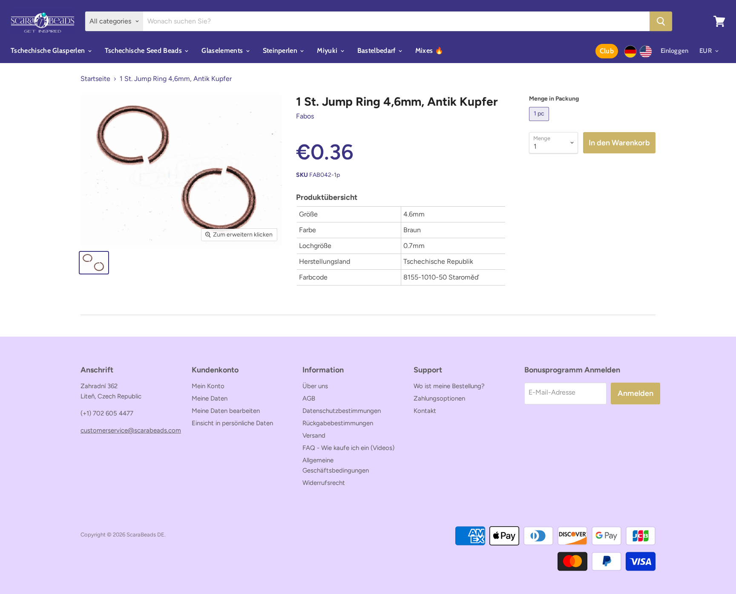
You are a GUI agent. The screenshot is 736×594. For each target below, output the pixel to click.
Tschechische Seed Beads (144, 50)
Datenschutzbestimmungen (341, 411)
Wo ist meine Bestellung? (449, 386)
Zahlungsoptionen (439, 398)
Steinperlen (281, 50)
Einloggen (675, 51)
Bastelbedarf (377, 50)
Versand (313, 435)
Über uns (315, 386)
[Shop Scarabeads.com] (646, 51)
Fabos (305, 116)
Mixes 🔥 (429, 50)
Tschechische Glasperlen (49, 50)
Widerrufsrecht (323, 483)
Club (607, 51)
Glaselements (222, 50)
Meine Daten (209, 398)
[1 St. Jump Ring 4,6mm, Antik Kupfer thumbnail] (94, 263)
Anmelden (635, 393)
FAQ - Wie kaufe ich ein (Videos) (348, 448)
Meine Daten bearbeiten (226, 411)
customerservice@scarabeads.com (130, 430)
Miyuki (328, 50)
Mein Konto (208, 386)
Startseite (95, 79)
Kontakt (425, 411)
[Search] (661, 21)
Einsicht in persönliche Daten (232, 423)
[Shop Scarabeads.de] (630, 51)
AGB (308, 398)
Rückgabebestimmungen (337, 423)
